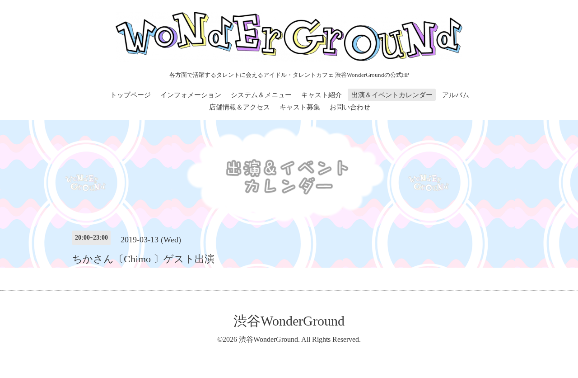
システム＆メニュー (261, 95)
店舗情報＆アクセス (239, 107)
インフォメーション (190, 95)
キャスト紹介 (321, 95)
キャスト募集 (300, 107)
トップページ (130, 95)
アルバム (455, 95)
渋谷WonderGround (289, 320)
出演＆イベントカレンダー (392, 95)
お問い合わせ (350, 107)
